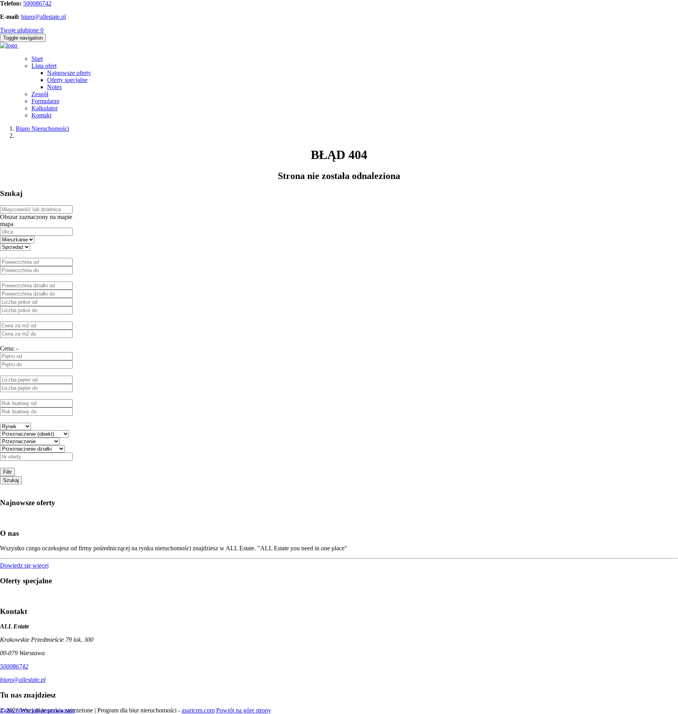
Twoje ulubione (22, 30)
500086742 (37, 3)
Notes (54, 87)
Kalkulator (44, 108)
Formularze (45, 101)
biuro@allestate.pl (43, 16)
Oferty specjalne (67, 80)
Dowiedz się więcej (24, 565)
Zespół (39, 94)
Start (37, 58)
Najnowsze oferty (69, 72)
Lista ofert (43, 65)
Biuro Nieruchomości (42, 128)
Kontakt (41, 115)
